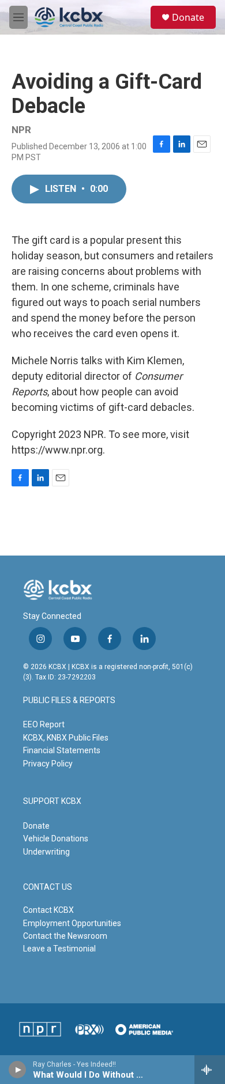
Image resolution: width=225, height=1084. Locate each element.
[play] (17, 1069)
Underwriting (46, 851)
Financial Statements (61, 750)
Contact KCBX (48, 910)
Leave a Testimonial (59, 948)
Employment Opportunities (72, 923)
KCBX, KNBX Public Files (65, 737)
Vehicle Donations (55, 838)
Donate (188, 17)
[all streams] (209, 1069)
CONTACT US (47, 887)
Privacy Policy (48, 763)
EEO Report (44, 724)
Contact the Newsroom (65, 936)
